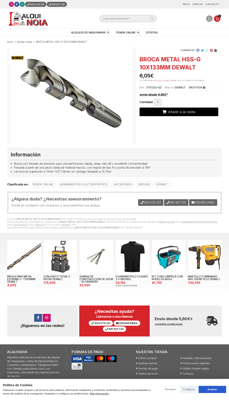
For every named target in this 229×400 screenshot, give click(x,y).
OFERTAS (152, 32)
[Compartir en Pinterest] (211, 50)
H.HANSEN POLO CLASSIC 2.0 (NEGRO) (132, 277)
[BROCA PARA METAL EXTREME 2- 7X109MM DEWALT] (24, 257)
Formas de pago (148, 368)
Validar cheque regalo (195, 368)
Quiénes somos (147, 363)
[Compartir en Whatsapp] (207, 50)
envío (158, 80)
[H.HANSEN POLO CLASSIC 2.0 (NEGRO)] (132, 257)
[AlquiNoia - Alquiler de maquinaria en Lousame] (28, 18)
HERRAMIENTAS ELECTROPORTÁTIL (199, 221)
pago (168, 80)
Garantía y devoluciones (197, 358)
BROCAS (40, 224)
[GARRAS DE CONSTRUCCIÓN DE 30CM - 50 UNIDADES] (96, 257)
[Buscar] (152, 19)
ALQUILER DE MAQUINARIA (88, 32)
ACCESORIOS (20, 224)
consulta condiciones (169, 324)
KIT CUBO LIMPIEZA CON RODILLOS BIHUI (167, 277)
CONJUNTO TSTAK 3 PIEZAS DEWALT (56, 277)
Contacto (188, 373)
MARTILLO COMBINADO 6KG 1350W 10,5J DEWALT (204, 277)
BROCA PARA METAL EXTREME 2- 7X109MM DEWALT (21, 279)
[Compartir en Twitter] (202, 50)
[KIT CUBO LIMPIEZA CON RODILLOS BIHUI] (169, 257)
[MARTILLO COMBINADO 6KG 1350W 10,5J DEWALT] (205, 257)
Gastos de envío (148, 373)
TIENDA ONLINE (126, 32)
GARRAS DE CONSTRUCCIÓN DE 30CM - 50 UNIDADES (96, 279)
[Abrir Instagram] (12, 4)
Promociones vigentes (196, 363)
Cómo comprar (147, 358)
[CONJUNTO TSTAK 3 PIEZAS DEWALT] (60, 257)
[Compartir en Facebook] (197, 50)
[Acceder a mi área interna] (209, 18)
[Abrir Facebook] (17, 4)
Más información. (99, 393)
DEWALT (66, 224)
